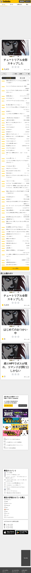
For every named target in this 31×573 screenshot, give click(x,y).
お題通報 (20, 73)
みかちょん (27, 236)
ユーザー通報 (27, 73)
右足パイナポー (9, 503)
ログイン (28, 1)
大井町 (27, 196)
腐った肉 (27, 243)
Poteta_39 (8, 505)
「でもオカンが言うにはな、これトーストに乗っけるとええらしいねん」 (16, 480)
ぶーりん (27, 124)
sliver (28, 84)
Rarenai (27, 102)
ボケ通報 (15, 73)
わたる (27, 148)
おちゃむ (27, 127)
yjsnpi (28, 94)
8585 (7, 501)
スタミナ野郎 (26, 115)
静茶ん (27, 231)
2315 (28, 156)
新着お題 (23, 571)
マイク (27, 168)
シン (28, 238)
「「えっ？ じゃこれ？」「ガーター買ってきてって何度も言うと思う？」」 (16, 477)
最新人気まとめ (15, 571)
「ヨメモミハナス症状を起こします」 (13, 474)
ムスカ (27, 158)
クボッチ (27, 143)
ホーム (3, 4)
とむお (27, 129)
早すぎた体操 (26, 199)
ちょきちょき (26, 214)
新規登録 (22, 1)
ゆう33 (27, 234)
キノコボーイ (26, 109)
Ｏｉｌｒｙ (27, 173)
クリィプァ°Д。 (25, 240)
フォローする (9, 526)
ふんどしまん (26, 179)
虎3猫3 (27, 183)
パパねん (27, 264)
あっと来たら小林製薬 (24, 210)
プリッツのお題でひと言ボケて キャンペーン (13, 444)
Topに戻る (26, 558)
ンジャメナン (26, 134)
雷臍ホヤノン (26, 203)
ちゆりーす (27, 122)
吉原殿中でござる (25, 260)
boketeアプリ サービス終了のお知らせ (12, 439)
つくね (27, 258)
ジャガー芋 (27, 141)
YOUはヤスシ (8, 499)
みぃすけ (7, 513)
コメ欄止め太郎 (26, 98)
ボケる (11, 4)
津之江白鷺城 (26, 120)
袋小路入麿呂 (26, 216)
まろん (27, 227)
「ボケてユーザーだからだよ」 (12, 490)
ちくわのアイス (26, 207)
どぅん (27, 189)
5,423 (6, 69)
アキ (28, 229)
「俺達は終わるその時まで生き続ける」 (13, 492)
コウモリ (27, 262)
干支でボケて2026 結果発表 (10, 447)
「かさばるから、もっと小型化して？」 (13, 485)
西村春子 (27, 88)
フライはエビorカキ (10, 517)
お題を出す (19, 4)
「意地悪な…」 (9, 489)
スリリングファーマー (24, 95)
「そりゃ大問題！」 (10, 472)
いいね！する (9, 524)
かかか (27, 247)
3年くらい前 (26, 69)
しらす (7, 515)
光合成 (27, 117)
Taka (28, 136)
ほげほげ (27, 131)
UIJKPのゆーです (25, 145)
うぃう (27, 104)
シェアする (3, 73)
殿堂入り (4, 571)
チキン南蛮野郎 (26, 205)
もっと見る (15, 268)
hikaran (7, 509)
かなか (27, 111)
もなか (27, 138)
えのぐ (27, 225)
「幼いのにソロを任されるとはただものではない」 (16, 487)
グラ (28, 164)
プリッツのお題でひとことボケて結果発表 (12, 442)
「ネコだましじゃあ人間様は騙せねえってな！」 (15, 483)
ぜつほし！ (27, 194)
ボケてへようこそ (22, 405)
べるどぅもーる (26, 252)
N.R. (28, 170)
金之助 (27, 245)
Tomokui (27, 219)
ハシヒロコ (27, 181)
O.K (28, 150)
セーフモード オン (8, 405)
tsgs (6, 507)
